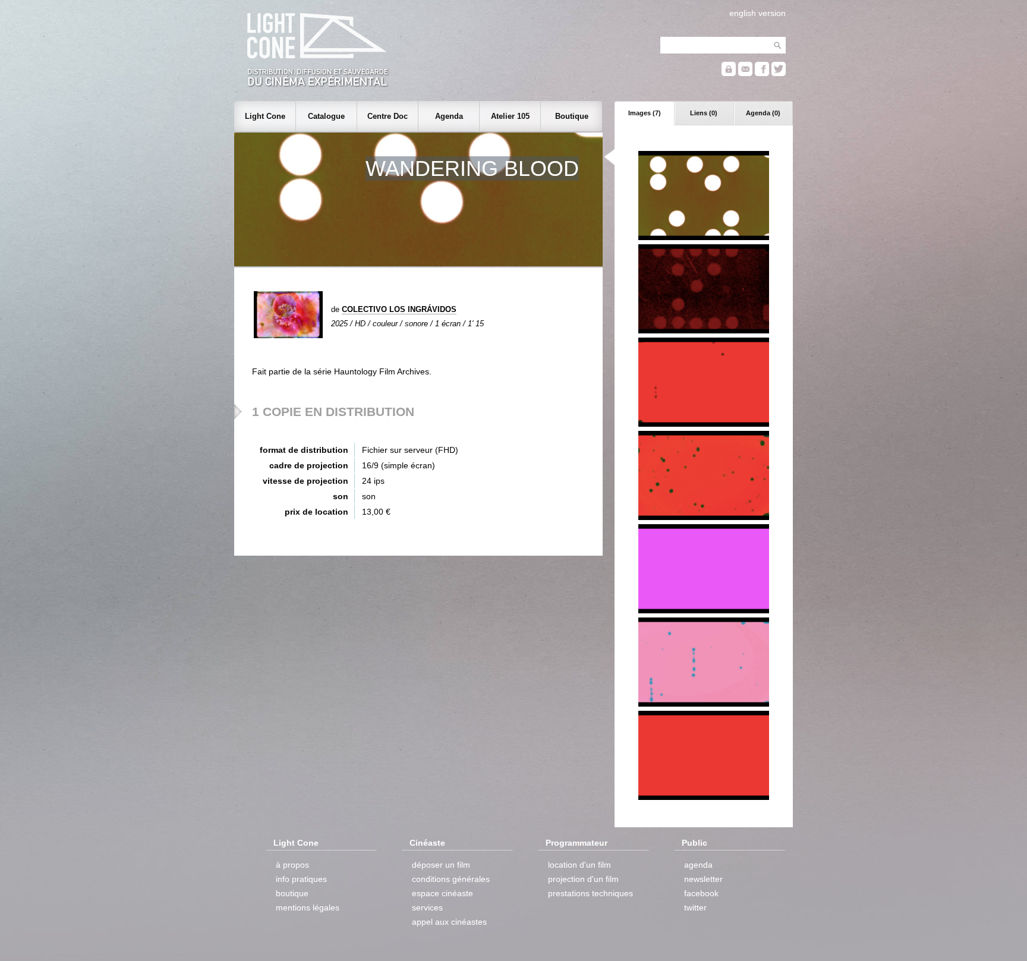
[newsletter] (745, 73)
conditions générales (451, 879)
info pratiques (301, 879)
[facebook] (762, 73)
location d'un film (579, 864)
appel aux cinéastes (449, 922)
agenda (698, 864)
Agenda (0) (763, 112)
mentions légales (307, 907)
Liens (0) (703, 112)
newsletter (703, 879)
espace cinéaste (442, 893)
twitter (695, 907)
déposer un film (441, 864)
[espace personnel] (729, 73)
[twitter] (778, 73)
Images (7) (644, 112)
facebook (701, 893)
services (427, 907)
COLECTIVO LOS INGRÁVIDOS (399, 309)
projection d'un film (583, 879)
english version (757, 13)
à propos (292, 864)
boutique (292, 893)
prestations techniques (590, 893)
